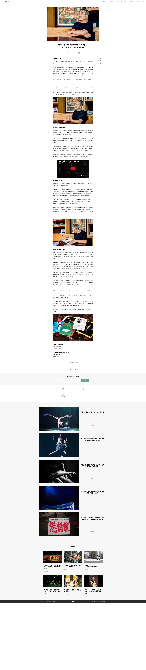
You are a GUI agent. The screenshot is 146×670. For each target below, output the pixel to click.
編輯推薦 (117, 1)
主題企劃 (124, 1)
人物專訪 (111, 1)
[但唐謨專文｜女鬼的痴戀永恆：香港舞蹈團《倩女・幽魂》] (72, 509)
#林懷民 (73, 362)
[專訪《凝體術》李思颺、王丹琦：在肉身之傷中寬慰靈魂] (72, 483)
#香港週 (76, 362)
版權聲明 (53, 601)
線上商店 (138, 1)
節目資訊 (55, 348)
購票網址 (59, 348)
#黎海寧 (69, 362)
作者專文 (131, 1)
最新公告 (48, 601)
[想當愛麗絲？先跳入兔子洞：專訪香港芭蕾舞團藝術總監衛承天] (72, 456)
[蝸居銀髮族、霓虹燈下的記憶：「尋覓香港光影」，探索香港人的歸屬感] (72, 535)
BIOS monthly (67, 53)
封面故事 (103, 1)
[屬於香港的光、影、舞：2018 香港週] (72, 430)
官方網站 (58, 356)
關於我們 (42, 601)
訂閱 (85, 380)
